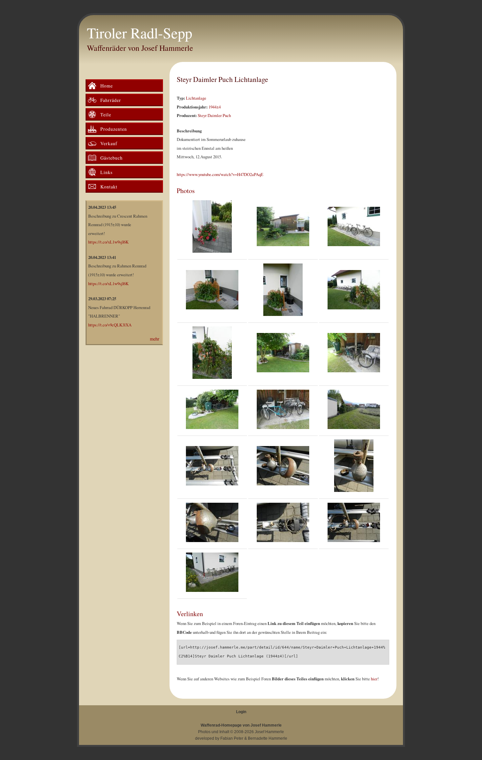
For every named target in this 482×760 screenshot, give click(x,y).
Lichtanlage (196, 98)
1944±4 (215, 107)
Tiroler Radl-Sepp (139, 33)
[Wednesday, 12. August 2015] (212, 467)
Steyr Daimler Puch (214, 115)
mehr (154, 339)
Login (241, 712)
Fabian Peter (231, 738)
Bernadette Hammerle (267, 738)
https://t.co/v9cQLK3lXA (109, 325)
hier (374, 679)
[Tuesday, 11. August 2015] (212, 228)
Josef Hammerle (269, 732)
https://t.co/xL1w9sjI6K (108, 242)
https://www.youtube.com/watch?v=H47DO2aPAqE (220, 174)
